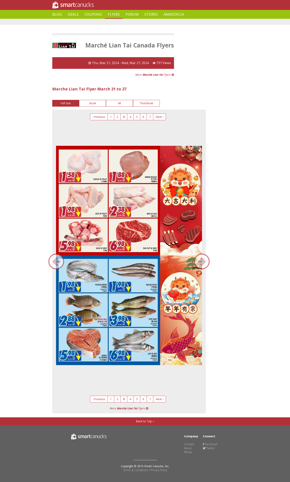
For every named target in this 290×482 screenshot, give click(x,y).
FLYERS (114, 14)
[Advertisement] (124, 21)
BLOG (57, 14)
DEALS (73, 14)
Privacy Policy (159, 470)
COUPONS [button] (93, 14)
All (119, 103)
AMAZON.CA (174, 14)
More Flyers (153, 75)
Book (92, 103)
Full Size (66, 103)
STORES (151, 14)
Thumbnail (146, 103)
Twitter (210, 448)
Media (188, 452)
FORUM (132, 14)
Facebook (210, 444)
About (188, 448)
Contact (189, 444)
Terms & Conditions (135, 470)
